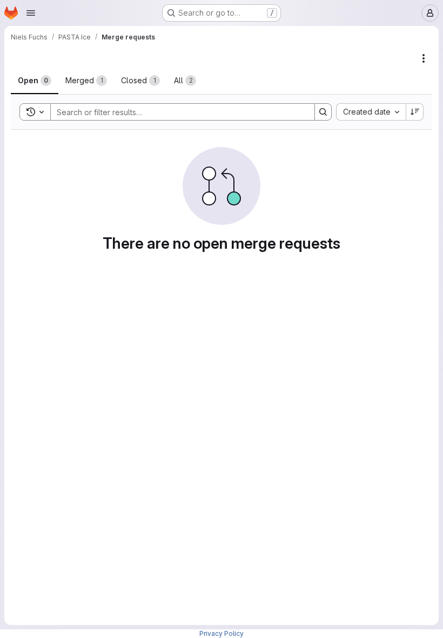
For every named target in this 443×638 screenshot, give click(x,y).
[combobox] (371, 112)
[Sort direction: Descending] (415, 112)
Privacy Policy (221, 633)
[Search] (323, 112)
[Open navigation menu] (30, 13)
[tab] (34, 80)
